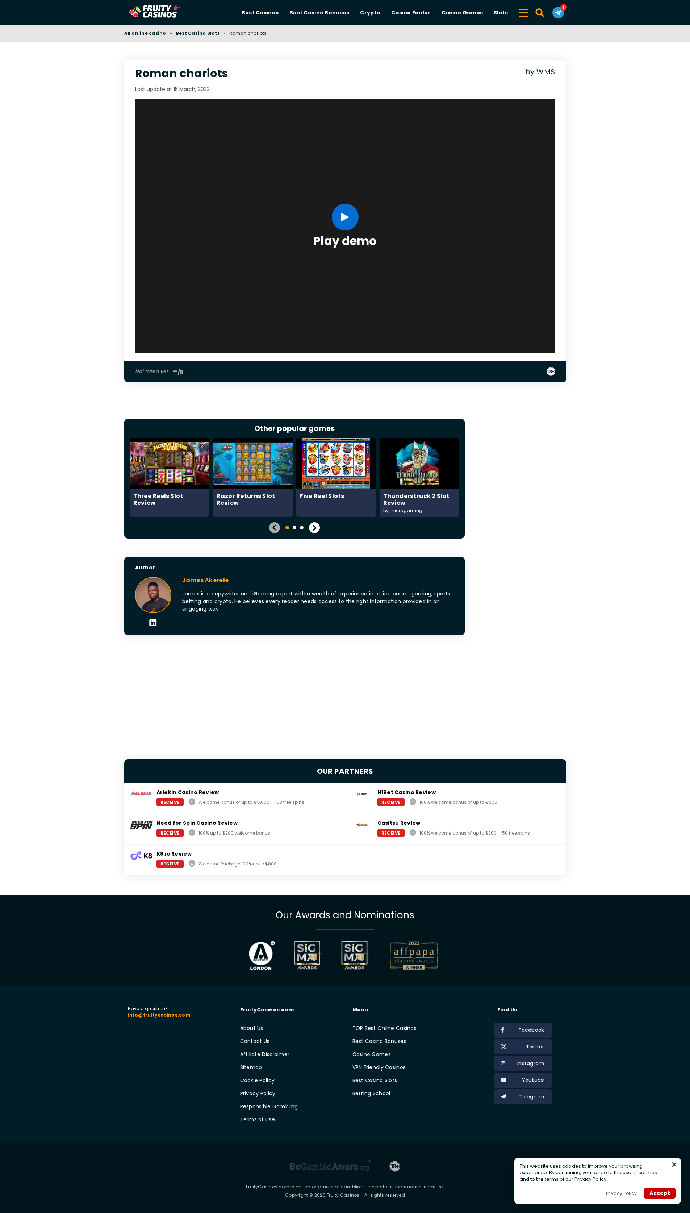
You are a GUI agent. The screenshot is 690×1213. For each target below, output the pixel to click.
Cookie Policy (257, 1080)
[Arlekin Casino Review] (192, 802)
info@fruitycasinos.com (159, 1015)
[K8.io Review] (192, 863)
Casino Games (462, 12)
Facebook (531, 1030)
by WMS (540, 72)
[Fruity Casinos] (166, 13)
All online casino (145, 33)
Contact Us (255, 1041)
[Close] (674, 1164)
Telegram (531, 1096)
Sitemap (251, 1067)
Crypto (370, 12)
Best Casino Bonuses (319, 12)
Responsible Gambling (269, 1106)
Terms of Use (257, 1119)
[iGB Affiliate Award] (261, 955)
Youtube (533, 1080)
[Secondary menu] (523, 12)
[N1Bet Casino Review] (413, 802)
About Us (251, 1028)
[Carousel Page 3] (302, 527)
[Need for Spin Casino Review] (192, 832)
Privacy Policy (258, 1093)
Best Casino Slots (198, 33)
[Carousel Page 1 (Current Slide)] (287, 527)
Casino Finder (411, 12)
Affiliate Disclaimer (265, 1054)
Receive (170, 802)
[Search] (540, 13)
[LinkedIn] (153, 623)
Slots (501, 12)
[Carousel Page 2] (294, 527)
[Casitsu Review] (413, 832)
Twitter (535, 1046)
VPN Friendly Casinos (379, 1067)
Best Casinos (260, 12)
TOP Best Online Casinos (384, 1028)
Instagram (530, 1063)
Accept (659, 1193)
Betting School (371, 1093)
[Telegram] (558, 12)
